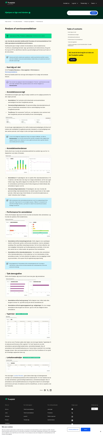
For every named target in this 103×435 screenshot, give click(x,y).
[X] (72, 413)
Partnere (7, 416)
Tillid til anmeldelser (29, 409)
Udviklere (7, 423)
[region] (51, 429)
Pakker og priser (51, 416)
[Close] (100, 431)
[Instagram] (72, 416)
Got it (85, 429)
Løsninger (50, 409)
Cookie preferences (73, 429)
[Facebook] (72, 409)
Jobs (6, 412)
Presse (7, 419)
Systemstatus (51, 419)
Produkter (50, 412)
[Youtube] (72, 424)
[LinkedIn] (72, 420)
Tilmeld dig (26, 419)
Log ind (25, 416)
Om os (6, 409)
